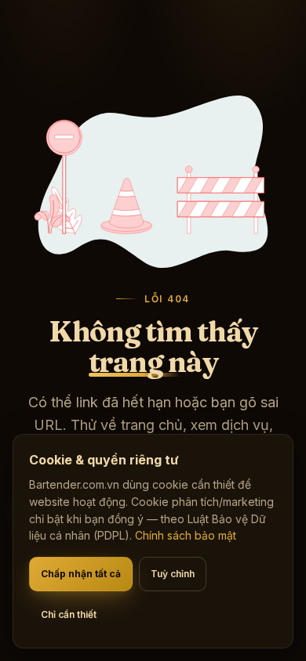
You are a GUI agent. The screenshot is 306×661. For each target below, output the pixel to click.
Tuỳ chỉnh (173, 574)
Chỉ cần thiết (69, 614)
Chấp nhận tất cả (81, 574)
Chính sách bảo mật (185, 535)
